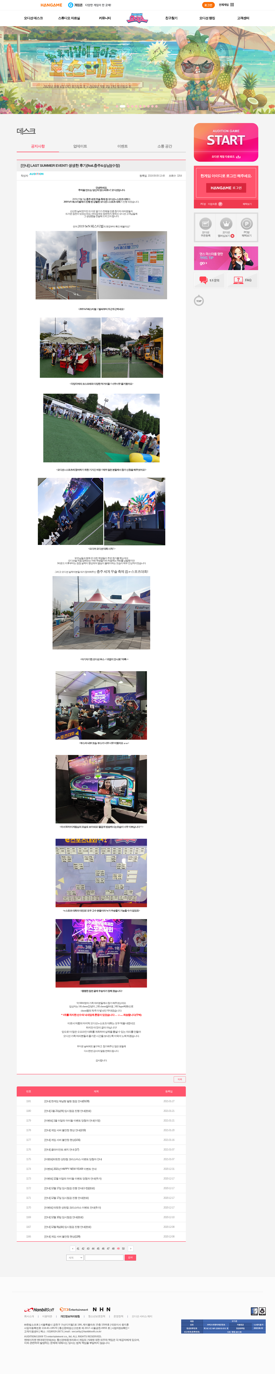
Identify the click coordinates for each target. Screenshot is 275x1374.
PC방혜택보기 (246, 234)
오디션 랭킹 (207, 18)
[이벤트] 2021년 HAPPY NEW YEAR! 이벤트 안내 (70, 1168)
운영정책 (118, 1316)
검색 (130, 1257)
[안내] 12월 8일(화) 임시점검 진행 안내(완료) (67, 1226)
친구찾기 (171, 18)
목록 (180, 1079)
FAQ (242, 280)
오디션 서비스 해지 (142, 1316)
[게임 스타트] (226, 137)
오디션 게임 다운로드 (226, 156)
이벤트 (122, 146)
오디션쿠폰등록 (205, 234)
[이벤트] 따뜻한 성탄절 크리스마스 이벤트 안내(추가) (72, 1207)
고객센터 (243, 18)
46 (103, 1248)
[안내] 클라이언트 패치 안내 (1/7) (61, 1149)
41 (78, 1248)
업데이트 (80, 146)
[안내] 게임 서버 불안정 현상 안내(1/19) (65, 1130)
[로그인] (208, 5)
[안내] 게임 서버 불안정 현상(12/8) (62, 1236)
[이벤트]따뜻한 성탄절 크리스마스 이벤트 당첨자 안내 (73, 1159)
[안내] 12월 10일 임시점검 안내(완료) (63, 1217)
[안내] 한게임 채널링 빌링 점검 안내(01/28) (66, 1101)
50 (123, 1248)
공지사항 (38, 146)
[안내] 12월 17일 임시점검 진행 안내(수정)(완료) (69, 1188)
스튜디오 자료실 (69, 18)
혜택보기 (247, 204)
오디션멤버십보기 (224, 234)
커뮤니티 (105, 18)
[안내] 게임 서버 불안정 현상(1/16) (62, 1139)
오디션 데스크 (33, 18)
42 (83, 1248)
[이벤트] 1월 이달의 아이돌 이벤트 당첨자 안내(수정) (72, 1120)
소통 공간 (164, 146)
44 (93, 1248)
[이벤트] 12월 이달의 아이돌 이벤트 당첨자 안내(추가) (72, 1178)
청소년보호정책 (96, 1316)
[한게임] (51, 5)
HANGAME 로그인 (226, 188)
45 (98, 1248)
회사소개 (29, 1316)
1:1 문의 (209, 280)
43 (88, 1248)
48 (113, 1248)
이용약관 (47, 1316)
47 (108, 1248)
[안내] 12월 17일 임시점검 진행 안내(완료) (66, 1197)
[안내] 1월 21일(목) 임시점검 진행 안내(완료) (67, 1110)
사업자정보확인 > (120, 1328)
